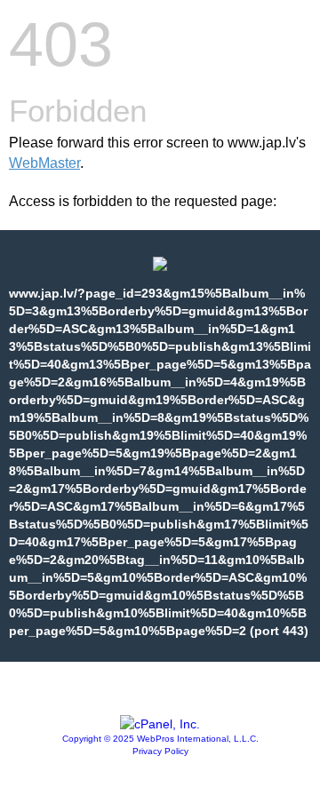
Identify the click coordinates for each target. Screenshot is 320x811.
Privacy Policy (160, 751)
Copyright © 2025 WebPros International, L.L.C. (160, 738)
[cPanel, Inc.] (160, 724)
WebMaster (44, 163)
